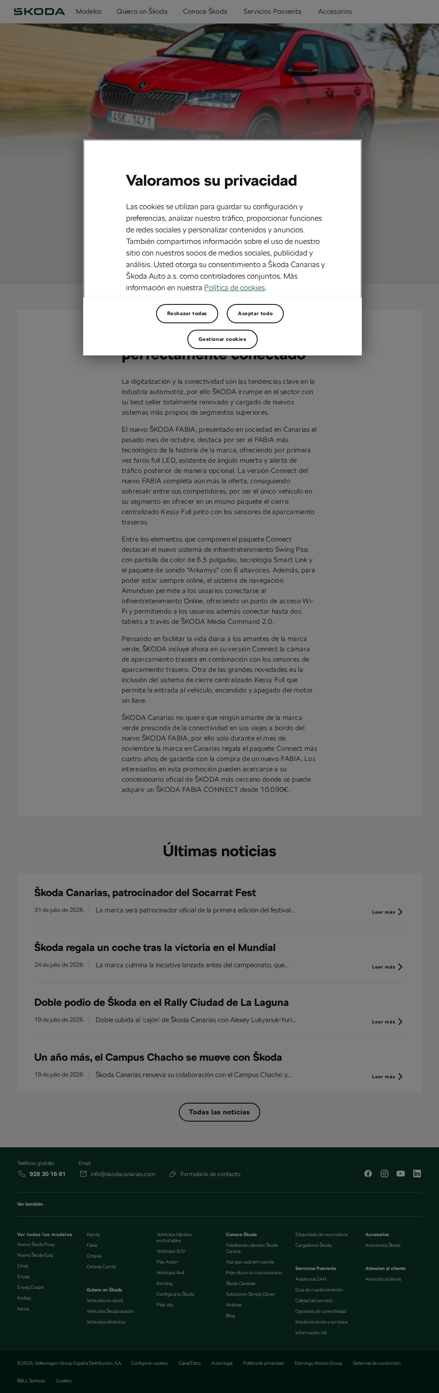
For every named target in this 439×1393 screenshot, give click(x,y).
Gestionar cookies (222, 339)
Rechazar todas (187, 313)
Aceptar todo (255, 313)
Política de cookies (234, 287)
